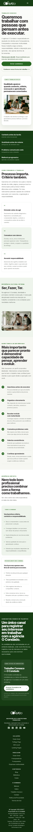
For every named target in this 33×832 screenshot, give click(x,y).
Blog (16, 772)
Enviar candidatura (16, 64)
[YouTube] (24, 728)
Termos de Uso (16, 800)
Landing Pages (16, 748)
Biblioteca (16, 775)
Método (16, 786)
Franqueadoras (16, 758)
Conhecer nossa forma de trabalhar (17, 69)
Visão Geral (16, 739)
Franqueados (16, 761)
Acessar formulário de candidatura (16, 688)
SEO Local (16, 745)
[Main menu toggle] (27, 3)
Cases (16, 778)
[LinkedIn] (16, 728)
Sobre (16, 789)
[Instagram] (13, 728)
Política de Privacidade (16, 798)
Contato (16, 795)
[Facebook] (9, 728)
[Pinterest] (20, 728)
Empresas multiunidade (16, 764)
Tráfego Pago (16, 742)
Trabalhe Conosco (16, 792)
